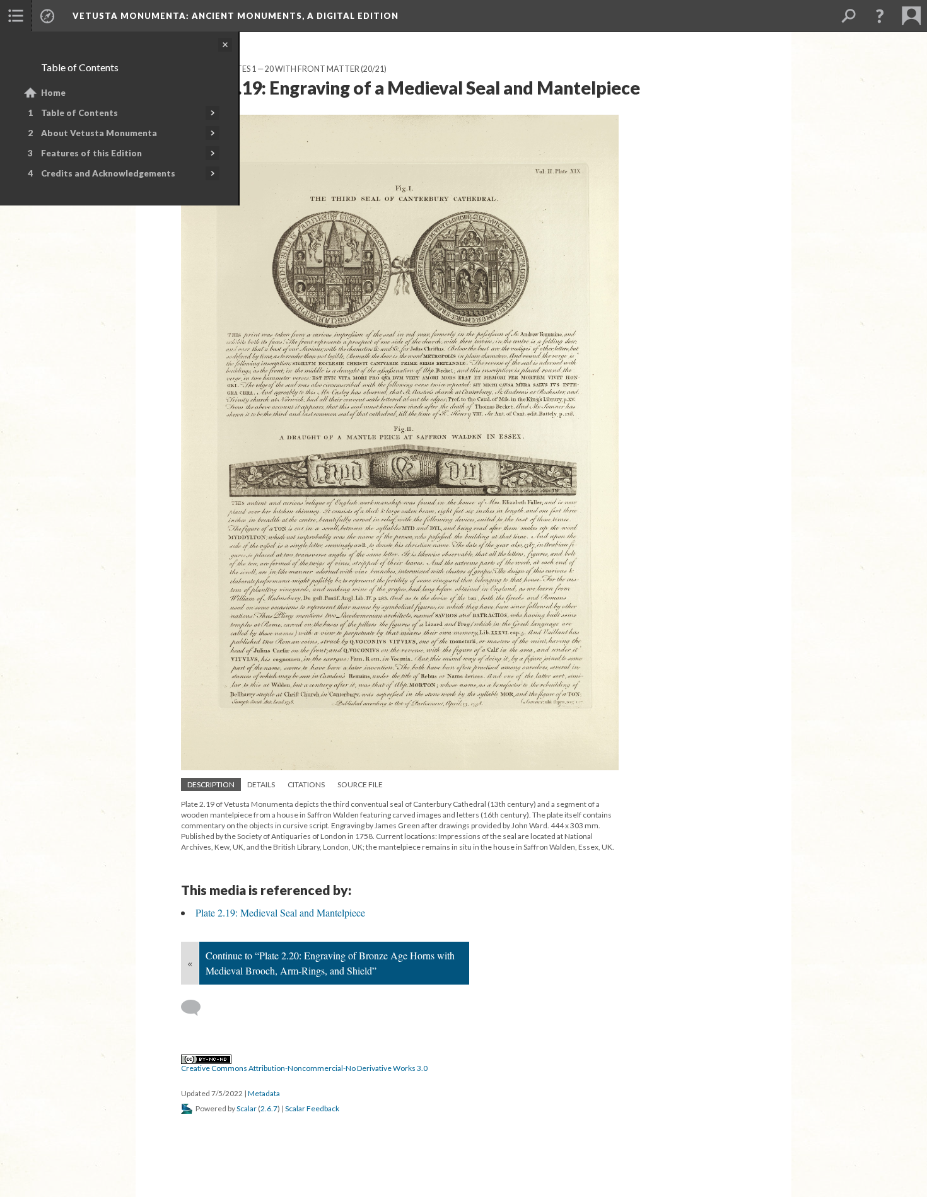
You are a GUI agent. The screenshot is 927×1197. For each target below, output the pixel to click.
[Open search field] (848, 16)
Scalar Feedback (312, 1108)
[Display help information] (879, 16)
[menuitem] (16, 16)
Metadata (264, 1093)
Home (53, 93)
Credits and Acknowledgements (108, 173)
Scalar (246, 1108)
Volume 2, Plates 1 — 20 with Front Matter (270, 69)
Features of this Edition (91, 153)
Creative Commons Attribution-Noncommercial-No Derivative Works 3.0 (304, 1068)
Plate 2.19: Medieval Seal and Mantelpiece (280, 912)
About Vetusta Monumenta (99, 133)
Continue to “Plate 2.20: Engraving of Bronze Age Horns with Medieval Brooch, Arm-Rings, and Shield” (330, 963)
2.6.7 (268, 1108)
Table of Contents (79, 113)
